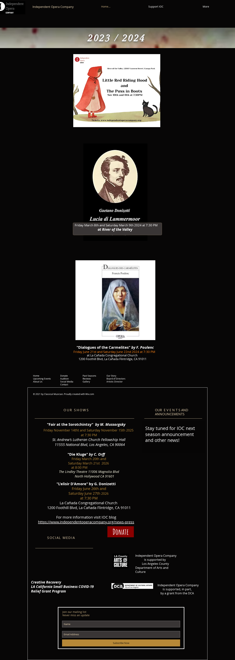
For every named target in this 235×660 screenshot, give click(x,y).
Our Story (111, 375)
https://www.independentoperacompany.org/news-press (86, 521)
